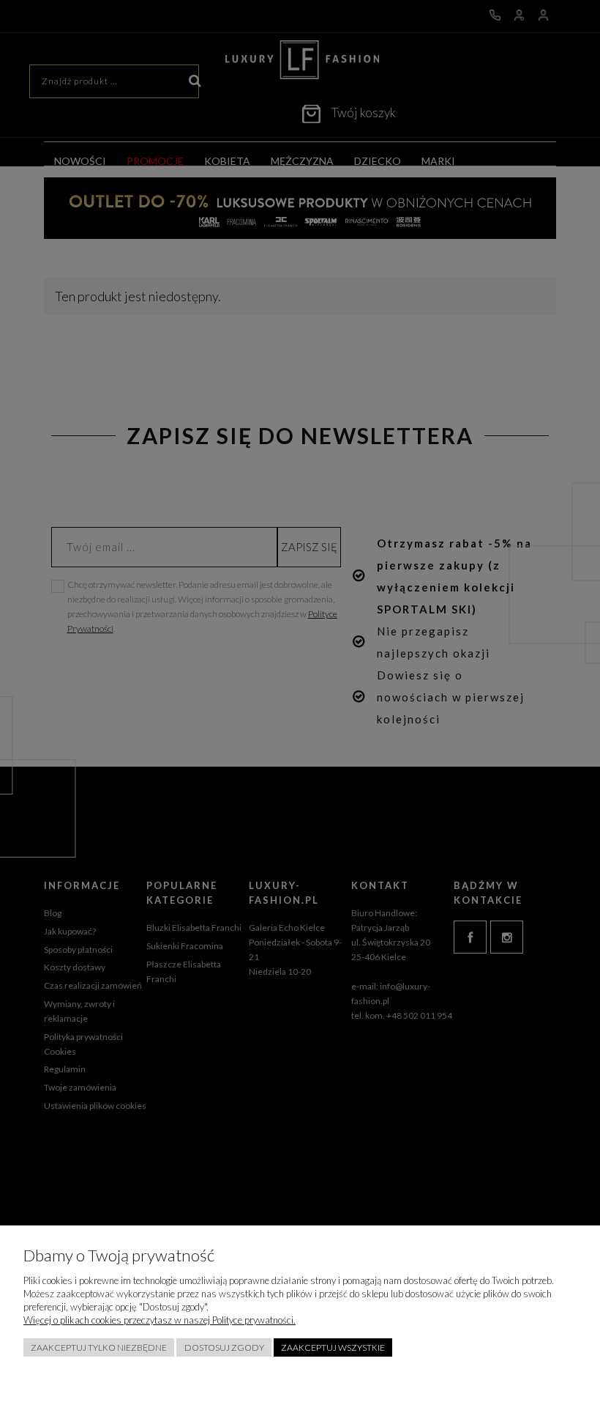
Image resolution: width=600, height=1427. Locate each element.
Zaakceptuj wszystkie (333, 1347)
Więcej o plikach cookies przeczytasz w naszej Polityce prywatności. (159, 1320)
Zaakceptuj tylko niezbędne (99, 1347)
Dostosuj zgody (224, 1347)
